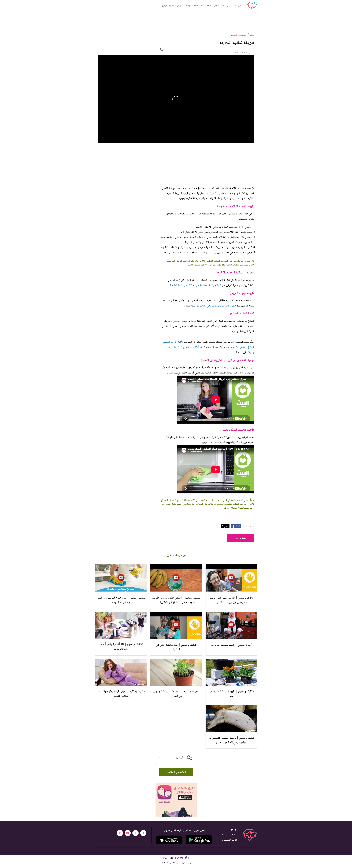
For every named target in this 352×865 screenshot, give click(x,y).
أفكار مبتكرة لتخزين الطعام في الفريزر (218, 306)
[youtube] (128, 833)
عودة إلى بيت (240, 538)
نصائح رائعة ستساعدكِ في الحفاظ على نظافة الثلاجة (195, 285)
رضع (202, 6)
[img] (176, 784)
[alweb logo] (182, 858)
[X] (135, 833)
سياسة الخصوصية (229, 835)
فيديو (164, 6)
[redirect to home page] (252, 6)
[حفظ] (161, 49)
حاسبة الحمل (219, 6)
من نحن (234, 830)
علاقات (195, 6)
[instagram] (120, 833)
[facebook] (143, 833)
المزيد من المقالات (176, 772)
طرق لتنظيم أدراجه (235, 347)
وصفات (187, 6)
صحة (209, 6)
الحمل (229, 6)
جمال (179, 6)
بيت (252, 35)
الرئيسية (238, 6)
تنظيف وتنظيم (238, 35)
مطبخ (171, 6)
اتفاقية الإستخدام (229, 840)
